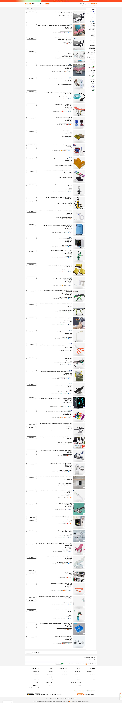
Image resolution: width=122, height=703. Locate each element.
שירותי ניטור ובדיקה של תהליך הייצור (76, 682)
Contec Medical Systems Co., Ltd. (67, 245)
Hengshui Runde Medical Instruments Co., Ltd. (65, 177)
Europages (74, 698)
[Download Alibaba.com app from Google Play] (30, 694)
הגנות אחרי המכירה (78, 679)
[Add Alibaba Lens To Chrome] (80, 694)
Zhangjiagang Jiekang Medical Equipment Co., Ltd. (64, 203)
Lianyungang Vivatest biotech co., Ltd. (66, 495)
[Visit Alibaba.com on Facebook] (38, 687)
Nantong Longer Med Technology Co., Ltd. (65, 470)
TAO (68, 698)
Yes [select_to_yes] (94, 659)
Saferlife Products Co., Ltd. (68, 149)
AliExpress (47, 698)
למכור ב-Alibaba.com (36, 671)
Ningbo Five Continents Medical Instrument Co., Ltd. (64, 217)
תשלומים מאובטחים (78, 671)
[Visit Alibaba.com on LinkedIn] (36, 687)
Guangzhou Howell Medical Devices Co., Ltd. (65, 535)
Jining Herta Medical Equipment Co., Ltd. (66, 31)
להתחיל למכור (37, 674)
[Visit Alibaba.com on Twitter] (34, 687)
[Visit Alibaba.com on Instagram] (31, 687)
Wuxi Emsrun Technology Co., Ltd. (67, 136)
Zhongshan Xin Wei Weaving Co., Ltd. (66, 56)
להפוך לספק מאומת (36, 679)
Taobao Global (65, 698)
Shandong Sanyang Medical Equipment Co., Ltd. (65, 391)
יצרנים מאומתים (64, 671)
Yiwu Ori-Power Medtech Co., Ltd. (67, 269)
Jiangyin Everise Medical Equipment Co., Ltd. (65, 310)
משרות (94, 679)
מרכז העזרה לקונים (50, 671)
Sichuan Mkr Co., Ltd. (69, 428)
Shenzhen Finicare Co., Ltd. (68, 404)
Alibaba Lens (90, 694)
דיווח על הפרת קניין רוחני (49, 682)
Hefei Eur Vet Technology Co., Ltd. (67, 642)
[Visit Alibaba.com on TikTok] (27, 687)
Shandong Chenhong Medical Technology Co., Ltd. (64, 562)
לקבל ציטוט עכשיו (59, 663)
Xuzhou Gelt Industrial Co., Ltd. (67, 521)
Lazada (61, 698)
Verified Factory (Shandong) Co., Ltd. (66, 337)
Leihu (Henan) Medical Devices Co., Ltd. (66, 322)
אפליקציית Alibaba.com (44, 694)
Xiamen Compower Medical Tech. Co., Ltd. (66, 123)
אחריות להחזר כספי (78, 674)
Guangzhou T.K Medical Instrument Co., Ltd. (65, 96)
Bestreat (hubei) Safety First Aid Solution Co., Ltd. (64, 442)
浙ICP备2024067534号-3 (85, 701)
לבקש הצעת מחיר (64, 674)
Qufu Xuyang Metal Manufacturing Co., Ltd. (65, 15)
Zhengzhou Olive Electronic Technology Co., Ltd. (65, 84)
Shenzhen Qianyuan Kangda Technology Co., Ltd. (65, 483)
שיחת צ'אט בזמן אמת (50, 674)
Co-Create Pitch (92, 674)
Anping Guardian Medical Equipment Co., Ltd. (65, 377)
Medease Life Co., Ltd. (68, 256)
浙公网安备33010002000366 (76, 701)
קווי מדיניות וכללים (78, 685)
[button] (50, 3)
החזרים (52, 679)
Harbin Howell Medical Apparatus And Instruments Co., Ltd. (63, 165)
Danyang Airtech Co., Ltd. (68, 189)
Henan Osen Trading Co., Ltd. (67, 602)
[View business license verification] (69, 701)
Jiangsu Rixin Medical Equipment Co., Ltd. (66, 297)
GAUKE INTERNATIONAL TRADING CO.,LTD (65, 350)
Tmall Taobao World (56, 698)
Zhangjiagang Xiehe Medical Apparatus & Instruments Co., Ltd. (63, 362)
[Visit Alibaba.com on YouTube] (29, 687)
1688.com (51, 698)
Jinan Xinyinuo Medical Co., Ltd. (67, 454)
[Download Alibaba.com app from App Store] (37, 694)
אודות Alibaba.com (92, 668)
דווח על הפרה (51, 685)
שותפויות (38, 682)
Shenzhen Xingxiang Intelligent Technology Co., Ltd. (64, 628)
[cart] (37, 3)
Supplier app (59, 694)
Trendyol (71, 698)
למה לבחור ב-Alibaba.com (91, 671)
